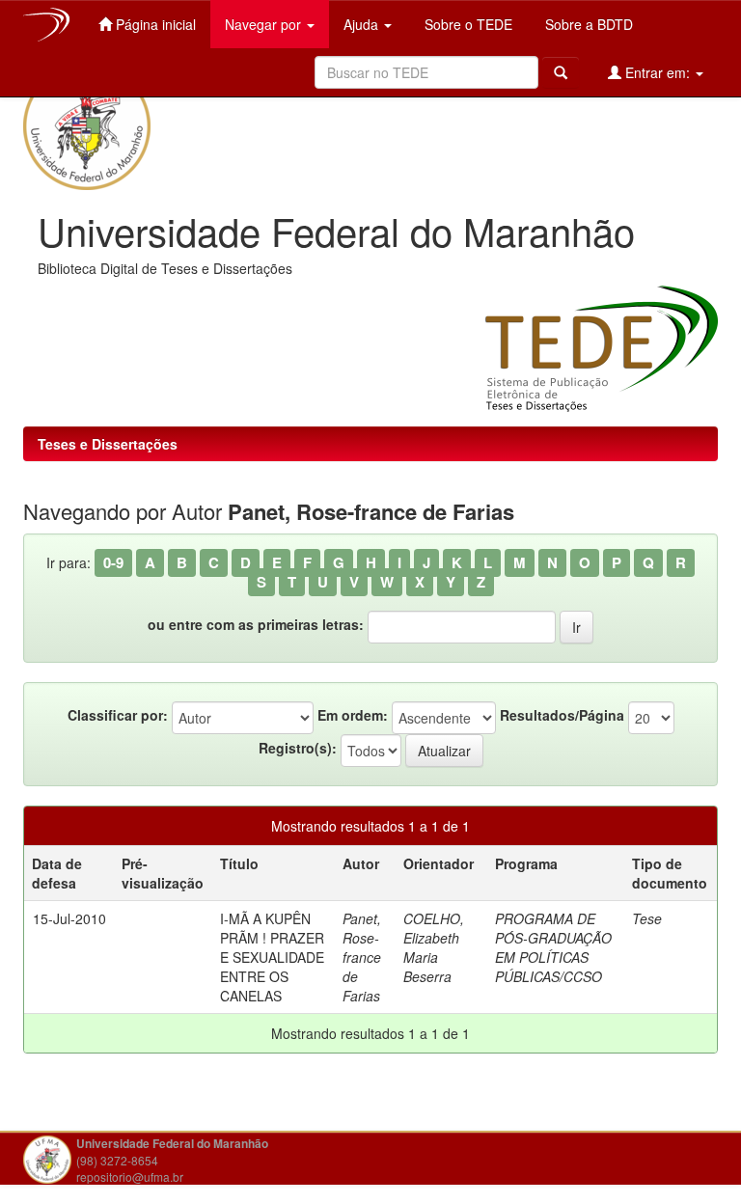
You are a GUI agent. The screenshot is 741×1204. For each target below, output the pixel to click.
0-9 (113, 562)
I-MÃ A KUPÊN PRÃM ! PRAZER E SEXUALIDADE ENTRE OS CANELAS (272, 957)
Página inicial (154, 24)
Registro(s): (298, 747)
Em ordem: (352, 715)
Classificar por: (118, 715)
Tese (647, 918)
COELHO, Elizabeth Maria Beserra (433, 947)
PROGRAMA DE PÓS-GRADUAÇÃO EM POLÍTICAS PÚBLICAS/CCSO (553, 947)
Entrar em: (657, 72)
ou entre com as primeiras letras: (256, 624)
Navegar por (265, 24)
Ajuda (362, 24)
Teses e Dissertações (108, 443)
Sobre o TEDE (466, 24)
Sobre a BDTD (587, 24)
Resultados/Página (562, 715)
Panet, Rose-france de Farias (362, 957)
